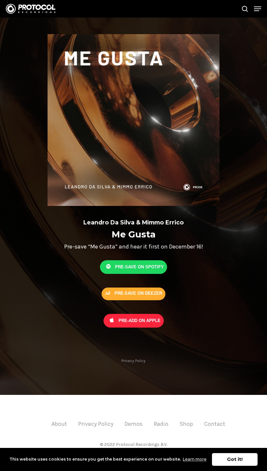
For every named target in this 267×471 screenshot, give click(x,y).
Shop (186, 423)
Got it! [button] (235, 459)
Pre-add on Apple (139, 320)
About (59, 423)
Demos (133, 423)
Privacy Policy (133, 360)
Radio (161, 423)
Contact (214, 423)
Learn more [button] (194, 459)
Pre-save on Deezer (137, 293)
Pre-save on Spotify (139, 266)
